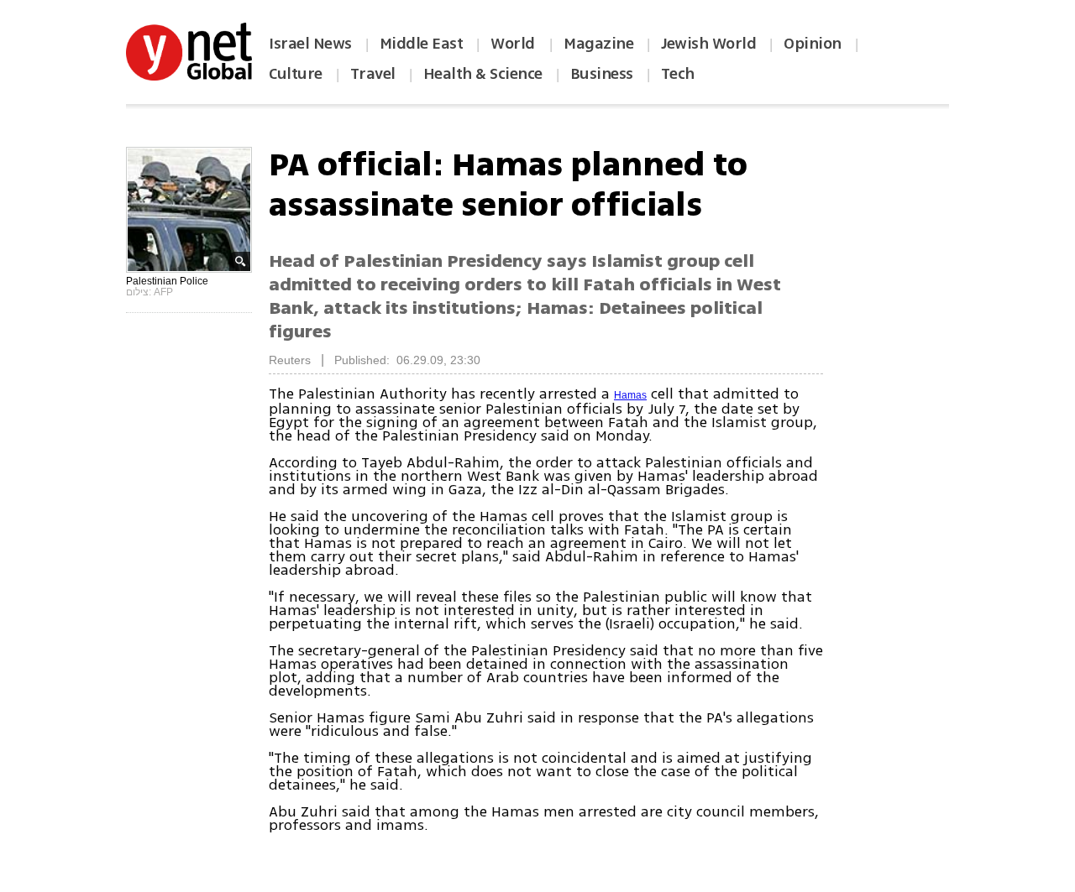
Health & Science (483, 74)
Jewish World (708, 43)
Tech (678, 74)
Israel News (310, 43)
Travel (373, 74)
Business (601, 74)
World (514, 43)
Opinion (813, 43)
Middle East (422, 43)
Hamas (630, 395)
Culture (295, 74)
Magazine (598, 43)
